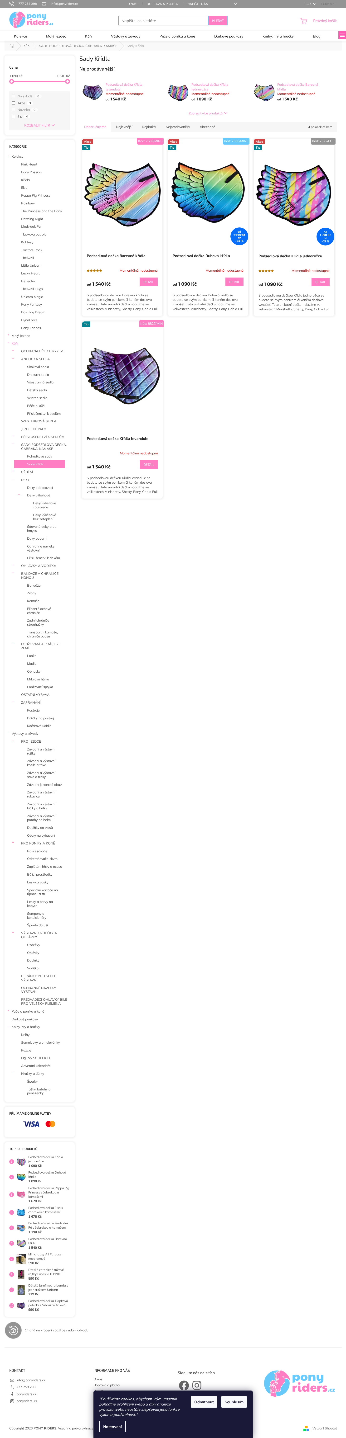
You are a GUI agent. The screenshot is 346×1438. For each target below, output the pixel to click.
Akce (24, 103)
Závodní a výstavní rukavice (41, 794)
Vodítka (33, 968)
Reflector (28, 281)
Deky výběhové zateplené (44, 505)
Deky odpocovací (40, 488)
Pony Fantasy (31, 304)
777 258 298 (25, 1387)
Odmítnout (204, 1402)
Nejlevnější (124, 127)
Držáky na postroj (40, 718)
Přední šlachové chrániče (39, 611)
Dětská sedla (37, 390)
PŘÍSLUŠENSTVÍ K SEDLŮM (42, 437)
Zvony (31, 593)
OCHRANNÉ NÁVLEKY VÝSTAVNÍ (38, 990)
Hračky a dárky (32, 1073)
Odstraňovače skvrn (42, 859)
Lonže (31, 656)
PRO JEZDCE (31, 741)
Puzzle (26, 1050)
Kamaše (33, 601)
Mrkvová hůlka (38, 679)
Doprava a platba (162, 4)
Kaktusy (27, 242)
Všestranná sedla (40, 382)
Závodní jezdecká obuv (44, 785)
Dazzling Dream (33, 312)
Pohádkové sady (39, 456)
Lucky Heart (30, 273)
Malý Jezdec (21, 336)
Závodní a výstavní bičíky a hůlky (41, 806)
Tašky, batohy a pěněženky (38, 1091)
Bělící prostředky (39, 874)
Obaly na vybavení (41, 835)
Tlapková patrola (33, 234)
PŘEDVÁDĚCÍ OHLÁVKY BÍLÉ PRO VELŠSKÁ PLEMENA (44, 1001)
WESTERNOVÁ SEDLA (38, 421)
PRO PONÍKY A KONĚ (38, 843)
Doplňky (33, 960)
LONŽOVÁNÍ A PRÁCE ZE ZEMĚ (40, 646)
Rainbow (28, 203)
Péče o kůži (35, 406)
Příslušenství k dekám (43, 558)
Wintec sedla (37, 398)
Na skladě (28, 96)
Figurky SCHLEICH (35, 1058)
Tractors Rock (31, 250)
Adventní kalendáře (36, 1066)
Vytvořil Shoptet (324, 1428)
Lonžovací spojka (40, 687)
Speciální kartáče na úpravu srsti (42, 892)
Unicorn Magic (32, 297)
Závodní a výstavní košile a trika (41, 763)
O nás (132, 4)
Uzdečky (33, 945)
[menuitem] (20, 36)
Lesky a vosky (37, 882)
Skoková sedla (38, 367)
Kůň (15, 343)
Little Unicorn (31, 265)
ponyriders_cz (26, 1401)
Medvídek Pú (31, 226)
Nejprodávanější (178, 127)
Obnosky (33, 671)
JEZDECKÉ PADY (33, 429)
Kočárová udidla (39, 726)
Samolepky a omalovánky (40, 1042)
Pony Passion (31, 172)
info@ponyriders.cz (30, 1380)
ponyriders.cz (26, 1394)
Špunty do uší (37, 925)
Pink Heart (29, 164)
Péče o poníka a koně (28, 1011)
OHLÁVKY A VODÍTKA (38, 566)
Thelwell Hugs (32, 289)
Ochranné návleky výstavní (40, 548)
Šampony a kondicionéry (36, 915)
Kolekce (18, 156)
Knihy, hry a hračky (26, 1027)
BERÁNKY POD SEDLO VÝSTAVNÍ (39, 978)
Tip (23, 116)
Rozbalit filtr (37, 125)
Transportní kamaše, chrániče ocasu (42, 634)
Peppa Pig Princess (35, 195)
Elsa (24, 187)
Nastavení (112, 1426)
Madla (31, 663)
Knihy (25, 1035)
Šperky (32, 1081)
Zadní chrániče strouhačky (38, 622)
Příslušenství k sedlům (44, 413)
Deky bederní (37, 538)
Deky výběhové (38, 495)
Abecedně (207, 127)
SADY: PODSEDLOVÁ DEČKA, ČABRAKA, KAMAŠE (44, 447)
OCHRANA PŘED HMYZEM (42, 351)
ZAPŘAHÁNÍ (31, 702)
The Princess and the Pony (41, 211)
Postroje (33, 710)
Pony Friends (31, 328)
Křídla (25, 180)
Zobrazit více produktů (206, 113)
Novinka (26, 110)
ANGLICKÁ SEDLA (35, 359)
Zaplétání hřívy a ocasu (44, 866)
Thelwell (27, 258)
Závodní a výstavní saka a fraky (41, 775)
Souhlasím (234, 1402)
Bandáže (34, 585)
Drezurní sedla (38, 374)
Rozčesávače (37, 851)
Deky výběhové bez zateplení (44, 517)
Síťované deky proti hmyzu (41, 528)
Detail (148, 282)
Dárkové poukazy (25, 1019)
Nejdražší (149, 127)
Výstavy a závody (25, 733)
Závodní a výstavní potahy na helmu (41, 818)
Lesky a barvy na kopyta (40, 904)
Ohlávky (33, 953)
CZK (309, 4)
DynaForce (29, 320)
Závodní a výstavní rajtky (41, 751)
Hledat (218, 21)
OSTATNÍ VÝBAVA (35, 695)
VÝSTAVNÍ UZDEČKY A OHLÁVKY (39, 935)
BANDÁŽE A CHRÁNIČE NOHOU (39, 575)
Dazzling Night (32, 219)
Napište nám (198, 4)
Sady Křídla (35, 464)
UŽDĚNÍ (27, 472)
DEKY (25, 480)
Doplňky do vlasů (40, 827)
